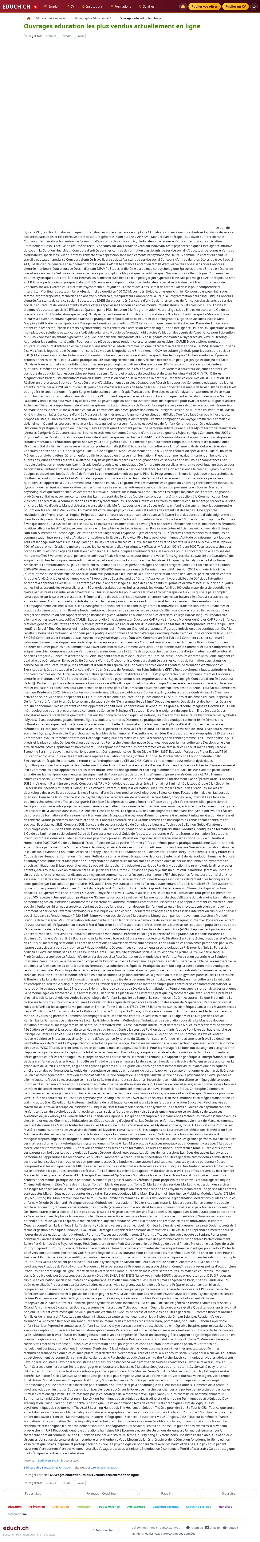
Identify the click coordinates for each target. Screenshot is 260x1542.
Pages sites (33, 1493)
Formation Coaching (101, 1493)
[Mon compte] (254, 6)
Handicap (225, 1506)
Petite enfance (109, 1506)
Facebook (50, 36)
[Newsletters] (183, 6)
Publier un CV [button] (235, 6)
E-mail (80, 36)
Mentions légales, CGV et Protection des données (163, 1534)
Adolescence (136, 1506)
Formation (84, 1506)
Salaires (148, 6)
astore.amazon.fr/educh (103, 1467)
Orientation (60, 1506)
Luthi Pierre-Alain (49, 1460)
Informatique (17, 1514)
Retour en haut (106, 1530)
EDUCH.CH (20, 6)
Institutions (94, 6)
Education (15, 1506)
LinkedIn (66, 36)
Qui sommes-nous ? (144, 1527)
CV (72, 6)
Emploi (53, 6)
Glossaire (228, 1493)
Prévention (37, 1506)
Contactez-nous (170, 1527)
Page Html (168, 1493)
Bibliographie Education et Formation (48, 1467)
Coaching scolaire (198, 1506)
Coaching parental (166, 1506)
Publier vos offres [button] (204, 6)
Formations (123, 6)
